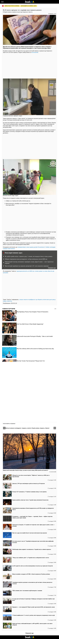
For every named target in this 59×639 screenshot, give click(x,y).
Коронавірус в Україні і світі (28, 5)
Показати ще (52, 268)
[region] (29, 65)
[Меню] (2, 2)
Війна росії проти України (12, 5)
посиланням (35, 52)
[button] (4, 428)
